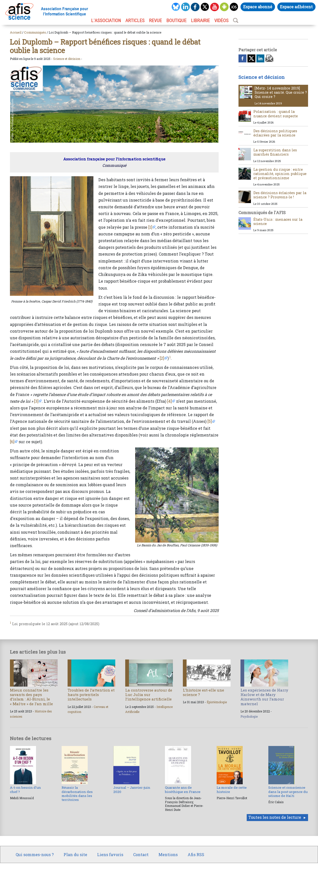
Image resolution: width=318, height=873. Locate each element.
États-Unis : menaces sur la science (277, 221)
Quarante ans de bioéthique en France (182, 789)
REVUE (155, 20)
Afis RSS (196, 854)
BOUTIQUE (176, 20)
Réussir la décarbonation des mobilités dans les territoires (77, 793)
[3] (36, 401)
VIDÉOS (221, 20)
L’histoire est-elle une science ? (203, 692)
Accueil (15, 32)
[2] (162, 358)
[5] (209, 421)
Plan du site (75, 854)
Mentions (168, 854)
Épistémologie (217, 702)
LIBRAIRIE (200, 20)
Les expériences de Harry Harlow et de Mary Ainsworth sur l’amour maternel (264, 697)
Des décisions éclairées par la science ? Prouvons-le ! (279, 194)
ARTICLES (135, 20)
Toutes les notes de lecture (274, 817)
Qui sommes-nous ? (35, 854)
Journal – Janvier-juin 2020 (131, 789)
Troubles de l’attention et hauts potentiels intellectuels (91, 694)
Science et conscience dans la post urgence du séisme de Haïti (288, 791)
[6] (12, 441)
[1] (150, 227)
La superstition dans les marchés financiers (275, 152)
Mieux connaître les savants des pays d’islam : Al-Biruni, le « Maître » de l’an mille (31, 697)
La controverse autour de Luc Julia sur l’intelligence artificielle (148, 694)
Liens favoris (110, 854)
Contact (141, 854)
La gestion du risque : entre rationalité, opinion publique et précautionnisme (280, 173)
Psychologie (249, 716)
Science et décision (66, 59)
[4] (169, 401)
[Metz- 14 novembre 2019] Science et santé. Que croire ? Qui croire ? (281, 92)
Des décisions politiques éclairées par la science (275, 133)
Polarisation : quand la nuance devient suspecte (275, 113)
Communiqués (35, 32)
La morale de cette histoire (232, 789)
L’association (106, 20)
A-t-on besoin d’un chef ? (25, 789)
